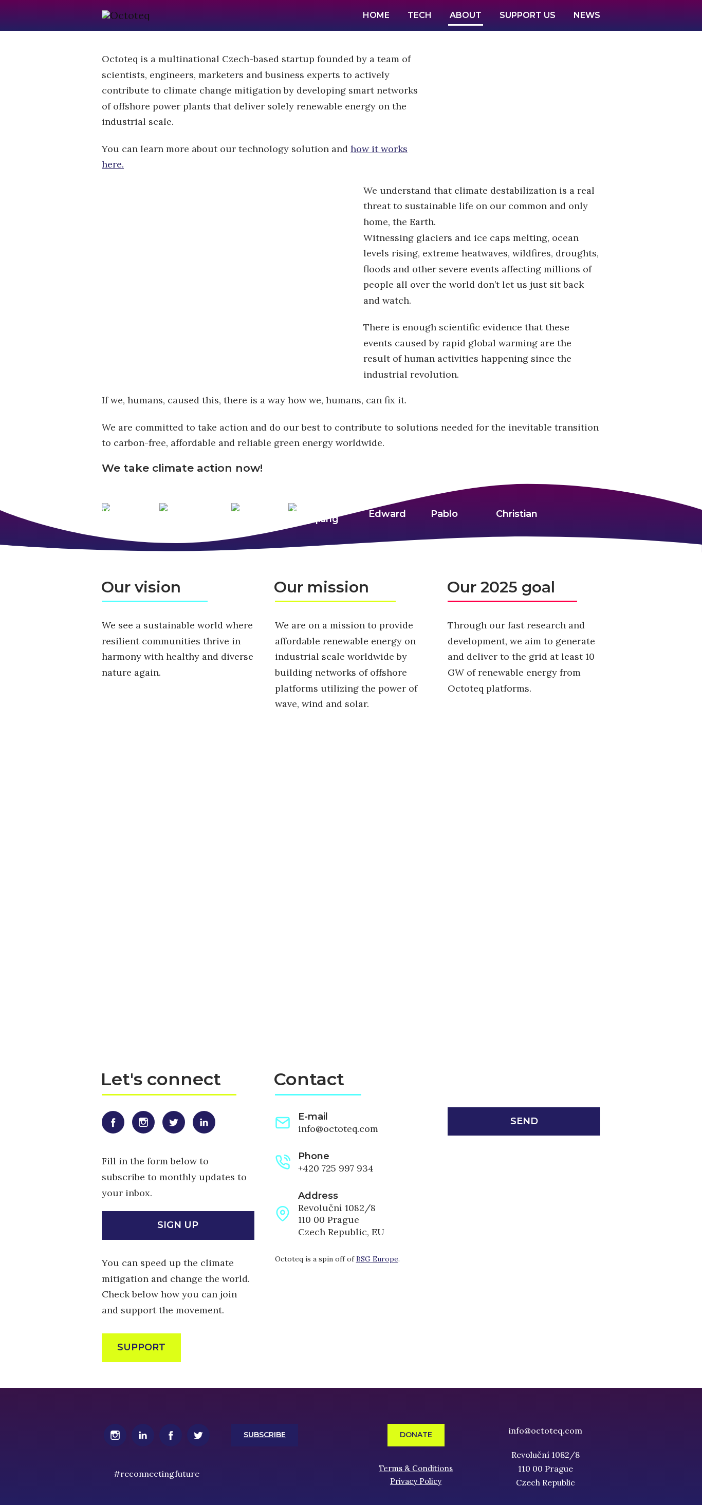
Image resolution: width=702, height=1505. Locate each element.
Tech (420, 15)
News (587, 15)
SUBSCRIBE (265, 1434)
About (466, 15)
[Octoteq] (126, 15)
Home (376, 15)
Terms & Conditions (416, 1468)
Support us (528, 15)
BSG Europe (377, 1259)
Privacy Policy (415, 1481)
